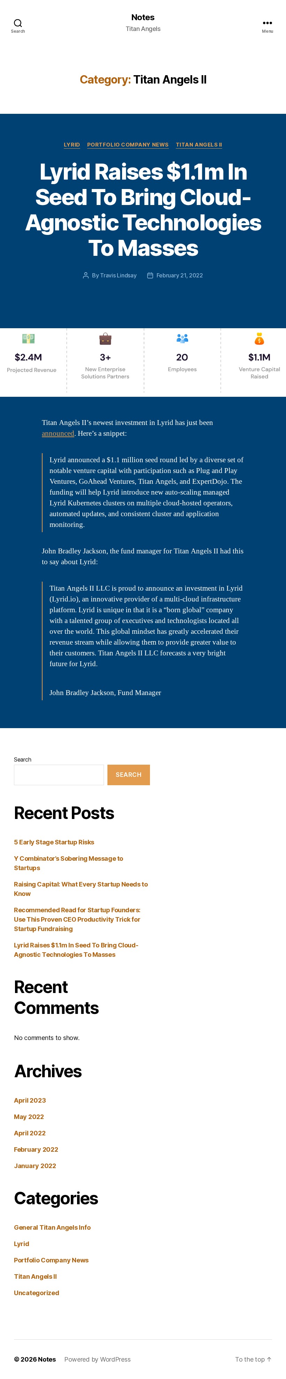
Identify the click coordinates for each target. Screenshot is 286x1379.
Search (22, 759)
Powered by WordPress (97, 1359)
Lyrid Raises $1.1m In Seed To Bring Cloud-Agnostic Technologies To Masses (143, 209)
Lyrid (72, 145)
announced (58, 433)
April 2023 (30, 1100)
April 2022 (29, 1133)
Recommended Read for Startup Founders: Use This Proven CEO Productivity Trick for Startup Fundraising (77, 919)
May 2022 (29, 1116)
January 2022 (35, 1165)
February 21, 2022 (180, 275)
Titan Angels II (199, 145)
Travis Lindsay (118, 275)
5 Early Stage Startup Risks (54, 842)
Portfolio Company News (128, 145)
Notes (143, 17)
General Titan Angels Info (52, 1227)
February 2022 (36, 1149)
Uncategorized (36, 1293)
